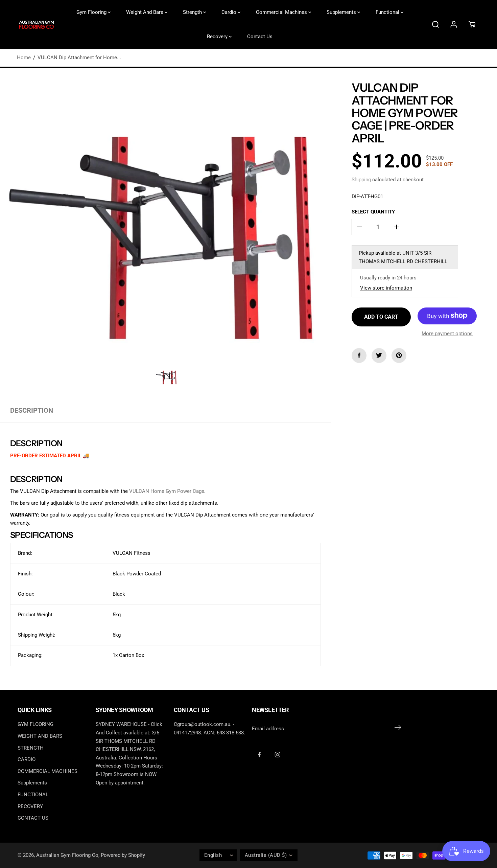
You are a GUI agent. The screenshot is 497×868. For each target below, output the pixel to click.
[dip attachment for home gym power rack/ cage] (165, 233)
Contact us (260, 36)
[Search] (435, 24)
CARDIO (27, 759)
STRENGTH (31, 748)
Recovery (218, 36)
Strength (193, 12)
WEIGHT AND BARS (40, 736)
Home (24, 57)
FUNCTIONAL (33, 795)
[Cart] (472, 24)
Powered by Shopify (123, 855)
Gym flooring (92, 12)
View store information (386, 287)
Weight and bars (145, 12)
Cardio (229, 12)
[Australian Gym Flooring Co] (36, 24)
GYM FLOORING (35, 724)
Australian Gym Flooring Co (67, 855)
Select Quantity (373, 211)
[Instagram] (277, 754)
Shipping (361, 180)
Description (31, 410)
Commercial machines (282, 12)
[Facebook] (359, 355)
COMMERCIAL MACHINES (47, 771)
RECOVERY (30, 806)
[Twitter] (379, 355)
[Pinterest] (399, 355)
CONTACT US (33, 818)
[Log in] (453, 24)
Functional (388, 12)
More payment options (447, 333)
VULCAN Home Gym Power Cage (166, 491)
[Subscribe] (398, 728)
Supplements (342, 12)
